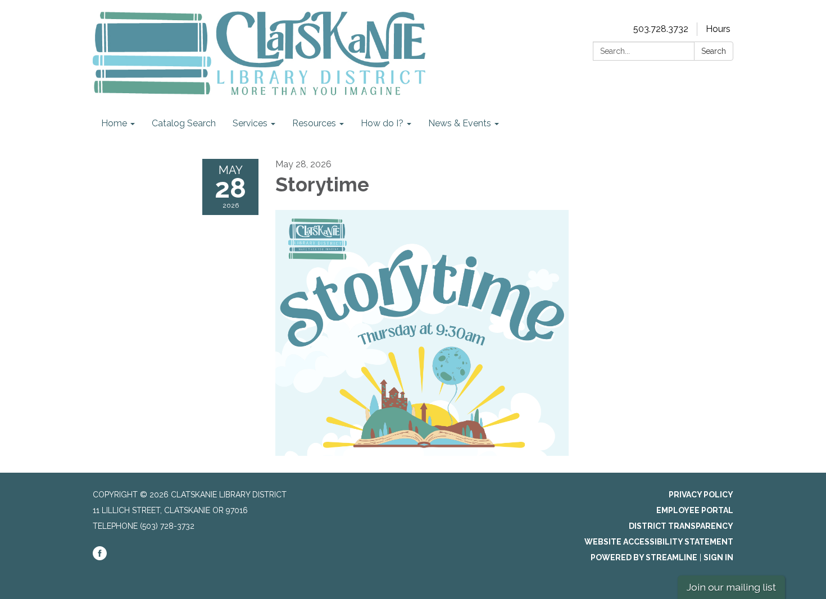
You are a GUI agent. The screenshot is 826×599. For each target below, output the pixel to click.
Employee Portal (694, 510)
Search (713, 51)
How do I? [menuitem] (382, 123)
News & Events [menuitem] (459, 123)
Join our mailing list (731, 587)
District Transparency (681, 526)
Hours (718, 29)
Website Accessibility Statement (658, 541)
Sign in (718, 557)
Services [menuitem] (250, 123)
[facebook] (100, 557)
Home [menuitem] (114, 123)
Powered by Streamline (644, 557)
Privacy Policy (701, 494)
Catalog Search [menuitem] (184, 123)
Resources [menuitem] (314, 123)
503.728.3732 (660, 29)
